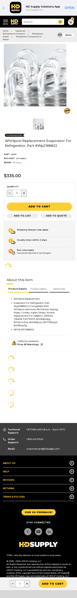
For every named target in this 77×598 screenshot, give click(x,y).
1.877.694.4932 (35, 429)
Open (69, 8)
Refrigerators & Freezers (14, 34)
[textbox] (16, 193)
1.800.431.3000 (35, 439)
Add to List (22, 215)
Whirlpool (17, 162)
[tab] (18, 289)
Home (5, 31)
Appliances (20, 31)
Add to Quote (56, 215)
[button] (60, 21)
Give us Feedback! (38, 512)
